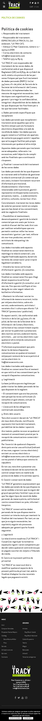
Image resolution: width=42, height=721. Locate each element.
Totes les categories (29, 657)
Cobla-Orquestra (28, 639)
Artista (25, 629)
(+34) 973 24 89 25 (22, 684)
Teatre (25, 643)
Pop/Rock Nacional (31, 636)
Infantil (25, 653)
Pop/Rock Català (30, 632)
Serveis (4, 646)
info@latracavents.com (21, 688)
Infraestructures (7, 650)
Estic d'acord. (15, 718)
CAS (37, 7)
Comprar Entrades (8, 629)
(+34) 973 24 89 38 (22, 686)
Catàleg (4, 636)
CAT (31, 7)
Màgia (25, 646)
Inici (3, 625)
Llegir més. (28, 718)
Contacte (5, 657)
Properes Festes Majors (9, 632)
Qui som (4, 653)
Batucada (26, 650)
